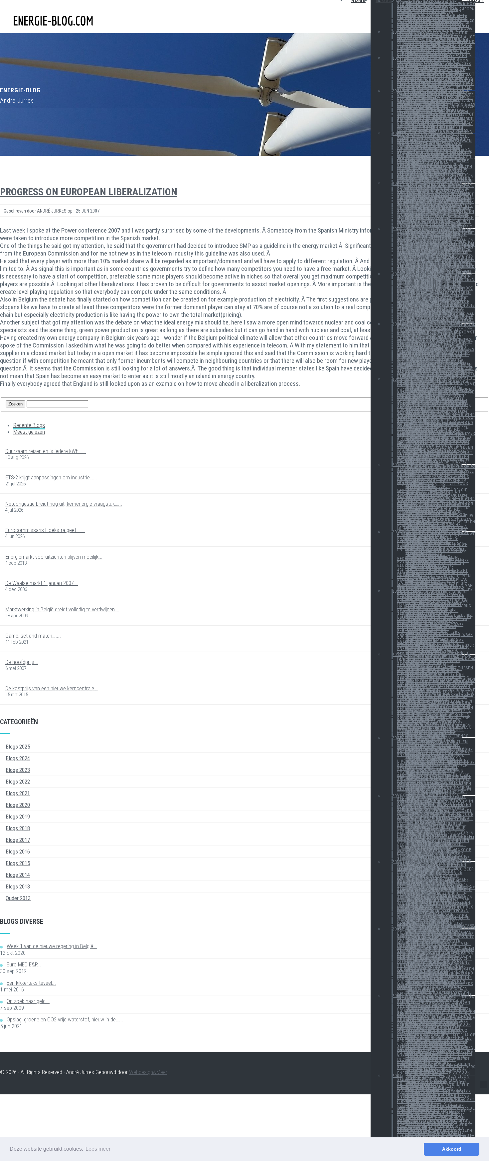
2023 (397, 91)
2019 (397, 274)
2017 (397, 379)
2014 (397, 591)
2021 (397, 183)
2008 (397, 995)
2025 (397, 32)
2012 (397, 738)
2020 (397, 229)
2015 (397, 532)
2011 (397, 796)
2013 (397, 654)
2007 (397, 1075)
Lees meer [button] (97, 1149)
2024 (397, 58)
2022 (397, 133)
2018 (397, 324)
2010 (397, 862)
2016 (397, 464)
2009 (397, 929)
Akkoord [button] (451, 1149)
